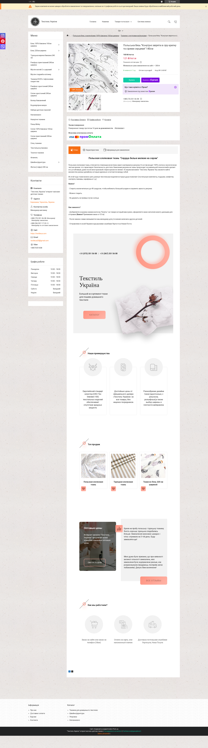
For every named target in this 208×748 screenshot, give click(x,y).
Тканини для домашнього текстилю (83, 710)
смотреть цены (95, 563)
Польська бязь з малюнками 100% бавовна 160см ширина (96, 36)
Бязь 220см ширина (38, 51)
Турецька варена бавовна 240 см (43, 56)
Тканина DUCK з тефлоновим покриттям (42, 80)
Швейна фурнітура (38, 162)
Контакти (34, 720)
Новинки (105, 22)
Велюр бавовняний (38, 100)
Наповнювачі (36, 115)
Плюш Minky (35, 124)
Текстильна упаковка (39, 148)
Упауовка (73, 717)
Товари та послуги (122, 22)
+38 (88, 253)
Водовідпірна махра (39, 105)
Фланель (34, 158)
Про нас (33, 710)
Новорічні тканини (38, 119)
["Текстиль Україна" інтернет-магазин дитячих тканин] (35, 21)
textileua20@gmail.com (40, 241)
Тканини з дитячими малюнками (134, 36)
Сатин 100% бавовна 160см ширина (41, 130)
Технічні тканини (37, 153)
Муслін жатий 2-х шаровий (41, 70)
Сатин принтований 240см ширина (41, 137)
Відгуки (33, 717)
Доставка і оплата (37, 713)
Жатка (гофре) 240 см (39, 167)
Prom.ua (115, 729)
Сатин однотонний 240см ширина (41, 94)
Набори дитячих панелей (41, 110)
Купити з (146, 80)
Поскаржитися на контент (113, 731)
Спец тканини (36, 143)
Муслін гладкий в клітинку (41, 74)
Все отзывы (153, 580)
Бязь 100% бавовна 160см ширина (41, 45)
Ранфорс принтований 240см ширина (42, 64)
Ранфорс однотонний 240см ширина (42, 87)
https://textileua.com (38, 233)
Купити (132, 80)
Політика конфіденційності (132, 731)
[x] (72, 672)
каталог (94, 315)
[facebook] (69, 672)
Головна (93, 22)
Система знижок (144, 22)
